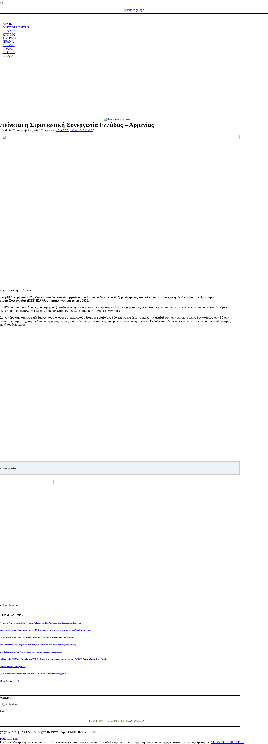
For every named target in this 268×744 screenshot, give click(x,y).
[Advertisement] (134, 88)
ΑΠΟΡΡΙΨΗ (235, 742)
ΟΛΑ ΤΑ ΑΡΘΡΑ (81, 130)
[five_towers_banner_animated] (117, 119)
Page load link (9, 738)
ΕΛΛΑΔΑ (62, 130)
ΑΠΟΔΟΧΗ (219, 742)
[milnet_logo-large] (134, 10)
